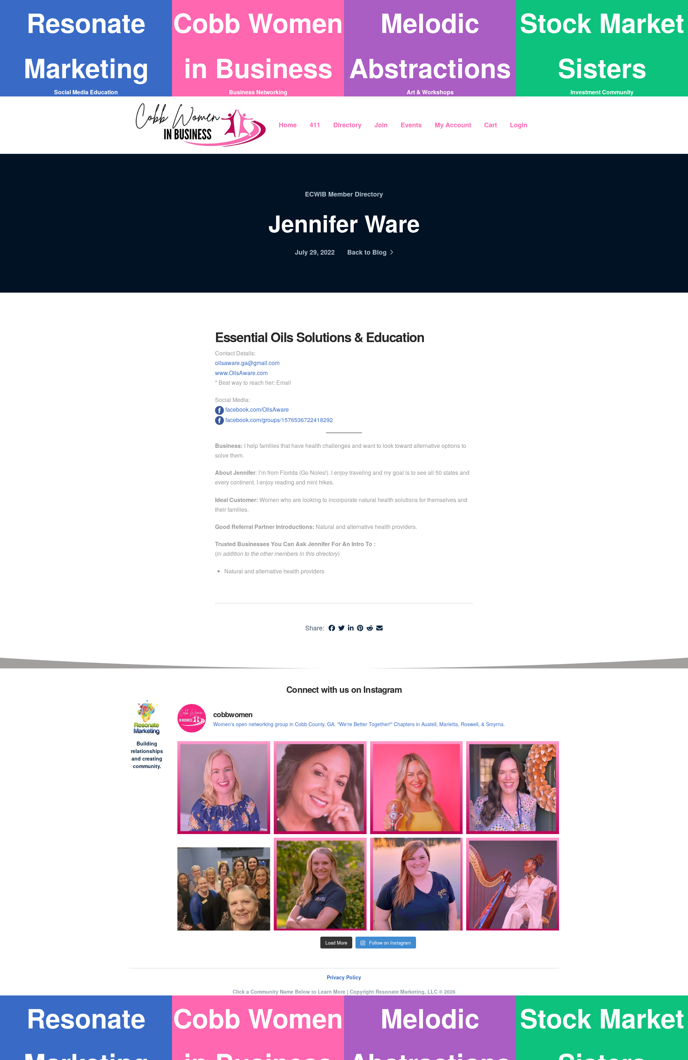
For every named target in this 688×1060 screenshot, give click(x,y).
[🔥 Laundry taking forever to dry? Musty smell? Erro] (512, 787)
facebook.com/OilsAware (257, 409)
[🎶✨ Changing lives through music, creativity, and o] (512, 884)
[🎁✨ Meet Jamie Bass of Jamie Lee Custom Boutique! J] (223, 787)
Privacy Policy (344, 977)
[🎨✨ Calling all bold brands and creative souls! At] (416, 884)
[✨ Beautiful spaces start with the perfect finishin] (320, 884)
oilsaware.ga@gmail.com (247, 363)
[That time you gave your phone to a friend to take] (223, 884)
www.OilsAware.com (241, 373)
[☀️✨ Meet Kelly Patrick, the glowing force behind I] (416, 787)
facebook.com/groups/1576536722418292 (279, 420)
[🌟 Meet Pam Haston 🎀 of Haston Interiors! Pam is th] (320, 787)
